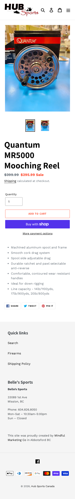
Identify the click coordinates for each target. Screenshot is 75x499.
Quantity (11, 194)
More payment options (37, 233)
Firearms (14, 353)
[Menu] (68, 10)
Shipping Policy (19, 364)
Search (13, 343)
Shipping (10, 181)
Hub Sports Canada (42, 486)
